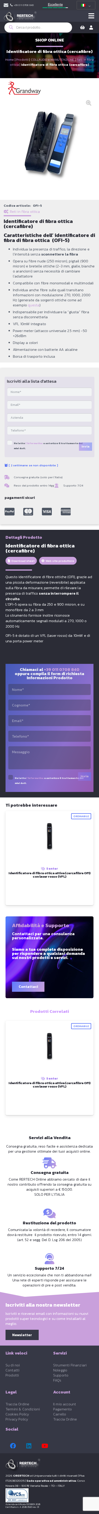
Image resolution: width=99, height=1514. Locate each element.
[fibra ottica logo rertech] (20, 18)
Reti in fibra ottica (25, 211)
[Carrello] (82, 27)
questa (33, 305)
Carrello (59, 1414)
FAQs (57, 1380)
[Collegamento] (6, 5)
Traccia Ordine (17, 1404)
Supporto (60, 1375)
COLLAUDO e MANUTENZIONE (52, 59)
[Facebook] (13, 1446)
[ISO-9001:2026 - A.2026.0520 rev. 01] (49, 1495)
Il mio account (64, 1404)
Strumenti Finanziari (70, 1365)
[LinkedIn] (28, 1446)
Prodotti (22, 59)
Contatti (12, 1370)
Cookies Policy (17, 1414)
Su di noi (13, 1365)
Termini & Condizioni (23, 1409)
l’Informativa (34, 443)
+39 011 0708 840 (61, 669)
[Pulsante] (91, 16)
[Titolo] (10, 511)
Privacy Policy (17, 1419)
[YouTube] (44, 1446)
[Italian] (85, 5)
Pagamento (62, 1409)
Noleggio (60, 1370)
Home (9, 59)
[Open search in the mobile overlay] (38, 27)
